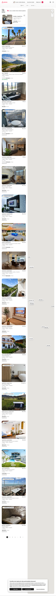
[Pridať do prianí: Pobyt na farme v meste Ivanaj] (24, 394)
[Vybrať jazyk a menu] (50, 2)
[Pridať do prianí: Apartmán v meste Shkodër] (24, 196)
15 (20, 537)
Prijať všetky (15, 589)
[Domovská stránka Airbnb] (4, 2)
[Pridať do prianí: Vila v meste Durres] (24, 451)
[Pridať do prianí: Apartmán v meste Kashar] (24, 168)
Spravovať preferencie (40, 589)
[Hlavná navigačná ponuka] (53, 2)
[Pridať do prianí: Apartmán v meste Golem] (24, 253)
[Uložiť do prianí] (24, 15)
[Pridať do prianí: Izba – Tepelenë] (24, 55)
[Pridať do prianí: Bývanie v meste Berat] (24, 507)
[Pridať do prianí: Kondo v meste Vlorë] (24, 28)
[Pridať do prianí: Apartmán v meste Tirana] (24, 365)
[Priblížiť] (52, 14)
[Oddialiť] (52, 16)
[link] (4, 537)
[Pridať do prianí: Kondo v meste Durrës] (24, 224)
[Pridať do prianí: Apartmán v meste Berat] (24, 280)
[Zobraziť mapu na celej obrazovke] (52, 11)
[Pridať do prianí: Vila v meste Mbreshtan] (24, 337)
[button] (15, 21)
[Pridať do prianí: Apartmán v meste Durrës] (24, 111)
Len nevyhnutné (28, 589)
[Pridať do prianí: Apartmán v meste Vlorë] (24, 84)
